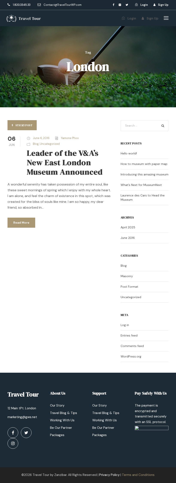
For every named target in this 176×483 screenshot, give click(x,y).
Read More (21, 222)
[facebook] (113, 5)
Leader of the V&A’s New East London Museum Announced (65, 162)
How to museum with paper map (144, 164)
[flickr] (120, 5)
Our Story (57, 405)
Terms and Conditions (138, 475)
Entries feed (129, 335)
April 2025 (128, 227)
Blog (36, 144)
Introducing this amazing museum (144, 174)
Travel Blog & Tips (63, 413)
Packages (57, 435)
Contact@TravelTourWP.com (63, 5)
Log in (125, 325)
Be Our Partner (61, 428)
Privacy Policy (109, 475)
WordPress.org (131, 356)
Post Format (129, 287)
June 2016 (128, 238)
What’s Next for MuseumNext (141, 185)
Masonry (127, 276)
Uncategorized (50, 144)
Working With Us (62, 420)
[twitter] (127, 5)
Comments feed (132, 346)
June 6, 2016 (41, 138)
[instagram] (13, 443)
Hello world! (129, 153)
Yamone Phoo (70, 138)
